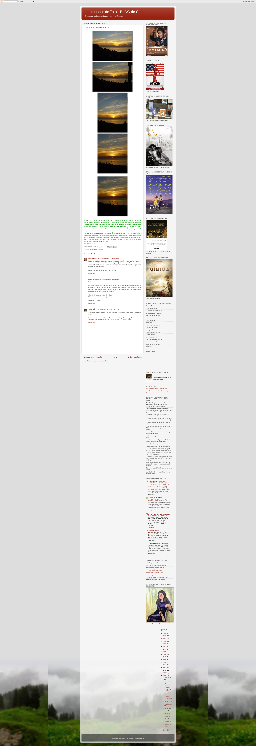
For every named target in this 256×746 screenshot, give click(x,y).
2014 (165, 665)
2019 (165, 651)
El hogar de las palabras (156, 481)
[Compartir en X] (112, 247)
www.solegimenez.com (153, 575)
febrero (167, 724)
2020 (165, 649)
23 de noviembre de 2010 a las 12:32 (108, 309)
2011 (164, 673)
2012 (165, 670)
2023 (165, 641)
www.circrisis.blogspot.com (154, 570)
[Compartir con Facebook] (114, 247)
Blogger (141, 738)
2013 (165, 667)
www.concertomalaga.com (154, 572)
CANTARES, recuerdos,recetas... (159, 514)
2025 (165, 636)
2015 (165, 662)
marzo (167, 721)
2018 (165, 654)
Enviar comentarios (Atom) (100, 361)
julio (166, 711)
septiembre (168, 704)
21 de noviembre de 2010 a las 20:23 (107, 279)
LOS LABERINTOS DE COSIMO (158, 543)
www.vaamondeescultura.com (155, 579)
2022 (165, 644)
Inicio (115, 357)
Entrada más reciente (93, 357)
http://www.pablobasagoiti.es (155, 567)
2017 (165, 657)
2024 (165, 638)
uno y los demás (153, 530)
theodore (91, 258)
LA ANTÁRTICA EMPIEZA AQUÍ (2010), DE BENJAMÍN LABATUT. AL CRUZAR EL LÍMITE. (159, 484)
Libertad (150, 532)
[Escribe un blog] (110, 247)
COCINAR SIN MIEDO (155, 497)
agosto (167, 708)
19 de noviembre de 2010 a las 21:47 (107, 258)
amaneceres (94, 249)
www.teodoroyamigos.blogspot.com (157, 577)
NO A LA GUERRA (153, 515)
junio (166, 713)
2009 (165, 730)
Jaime (90, 309)
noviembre (168, 682)
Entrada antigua (135, 357)
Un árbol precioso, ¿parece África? (167, 688)
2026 (165, 633)
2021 (165, 646)
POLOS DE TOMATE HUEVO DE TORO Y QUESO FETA (158, 500)
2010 (165, 675)
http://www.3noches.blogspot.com (156, 388)
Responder (91, 273)
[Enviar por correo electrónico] (108, 247)
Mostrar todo (169, 555)
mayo (166, 716)
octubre (167, 701)
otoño (101, 249)
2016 (165, 659)
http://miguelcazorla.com (154, 563)
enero (167, 727)
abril (166, 719)
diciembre (168, 677)
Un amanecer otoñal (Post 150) (168, 696)
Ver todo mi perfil (158, 379)
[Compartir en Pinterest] (115, 247)
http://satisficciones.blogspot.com (156, 565)
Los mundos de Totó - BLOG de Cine (113, 12)
